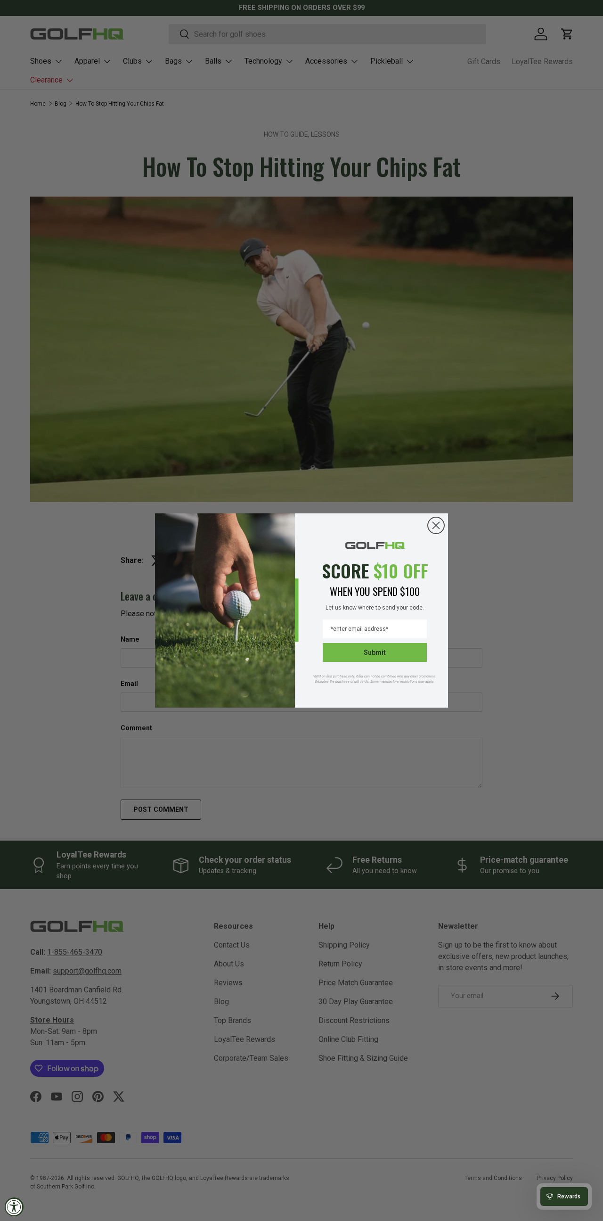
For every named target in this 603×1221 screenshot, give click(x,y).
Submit (375, 652)
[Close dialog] (436, 525)
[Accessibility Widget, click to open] (14, 1206)
